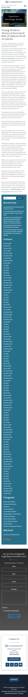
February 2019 (7, 248)
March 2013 (6, 422)
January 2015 (7, 368)
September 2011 (7, 466)
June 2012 (6, 444)
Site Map (10, 691)
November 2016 (7, 314)
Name (14, 566)
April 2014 (6, 390)
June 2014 (6, 385)
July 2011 (5, 471)
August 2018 (6, 263)
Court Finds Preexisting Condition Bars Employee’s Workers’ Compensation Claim (13, 213)
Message (14, 589)
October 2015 (7, 346)
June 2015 (6, 356)
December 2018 (7, 253)
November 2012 (7, 432)
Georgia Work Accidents (17, 44)
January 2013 (7, 427)
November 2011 (7, 461)
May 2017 (6, 299)
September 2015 (7, 348)
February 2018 (7, 277)
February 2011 (7, 483)
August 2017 (6, 292)
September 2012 (7, 437)
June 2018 (6, 268)
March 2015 (6, 363)
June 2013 (6, 415)
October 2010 (7, 493)
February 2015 (7, 366)
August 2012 (6, 439)
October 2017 (7, 287)
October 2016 (7, 317)
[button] (25, 6)
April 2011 (6, 478)
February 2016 (7, 336)
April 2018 (6, 272)
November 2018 (7, 255)
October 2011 (7, 464)
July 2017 (5, 295)
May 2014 (6, 388)
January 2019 (7, 250)
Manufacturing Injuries (9, 518)
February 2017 (7, 307)
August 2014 (6, 380)
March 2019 (6, 246)
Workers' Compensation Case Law (12, 526)
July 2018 (5, 265)
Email (14, 574)
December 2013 (7, 400)
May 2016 (6, 329)
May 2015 (6, 358)
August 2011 (6, 469)
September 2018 (7, 260)
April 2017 (6, 302)
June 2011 (6, 473)
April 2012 (6, 449)
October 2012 (7, 434)
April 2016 (6, 331)
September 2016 (7, 319)
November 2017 (7, 285)
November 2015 (7, 344)
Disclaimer (4, 607)
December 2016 (7, 312)
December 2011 (7, 459)
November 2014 (7, 373)
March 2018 (6, 275)
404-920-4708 (5, 7)
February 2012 (7, 454)
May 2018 (6, 270)
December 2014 (7, 371)
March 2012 (6, 451)
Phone (14, 581)
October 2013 (7, 405)
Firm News (6, 506)
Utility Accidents (7, 523)
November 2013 (7, 402)
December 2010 (7, 488)
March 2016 (6, 334)
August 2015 (6, 351)
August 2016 (6, 321)
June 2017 (6, 297)
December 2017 (7, 282)
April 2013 (6, 420)
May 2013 (6, 417)
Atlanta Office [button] (14, 659)
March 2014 (6, 393)
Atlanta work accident (6, 44)
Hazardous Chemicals (9, 516)
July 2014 (5, 383)
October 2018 (7, 258)
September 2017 (7, 290)
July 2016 (5, 324)
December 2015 (7, 341)
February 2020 (7, 243)
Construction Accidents (9, 504)
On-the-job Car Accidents (10, 521)
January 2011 (7, 486)
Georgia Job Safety (8, 509)
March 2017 (6, 304)
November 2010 (7, 491)
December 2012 (7, 429)
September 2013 (7, 407)
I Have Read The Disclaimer (11, 610)
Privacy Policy (17, 691)
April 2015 (6, 361)
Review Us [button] (14, 679)
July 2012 (5, 442)
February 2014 (7, 395)
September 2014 (7, 378)
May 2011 (6, 476)
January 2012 (7, 456)
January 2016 (7, 339)
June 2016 (6, 326)
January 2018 (7, 280)
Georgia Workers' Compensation (8, 46)
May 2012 (6, 446)
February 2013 (7, 424)
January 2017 (7, 309)
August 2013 (6, 410)
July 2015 (5, 353)
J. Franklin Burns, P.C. (12, 43)
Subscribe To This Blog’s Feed (11, 534)
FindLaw (21, 693)
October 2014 (7, 375)
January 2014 (7, 397)
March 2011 (6, 481)
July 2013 (5, 412)
